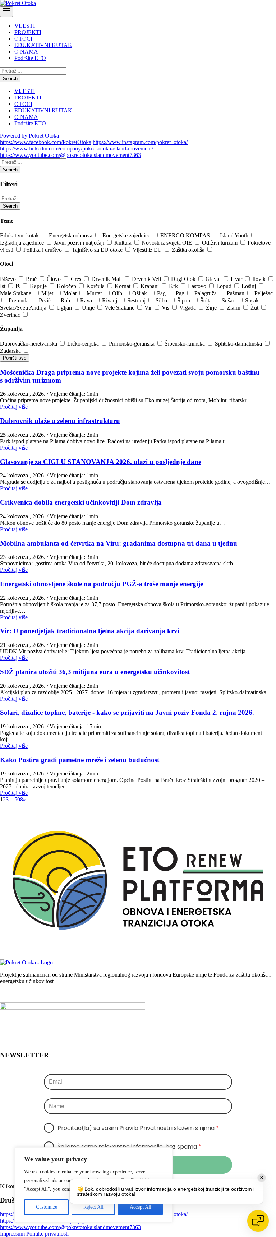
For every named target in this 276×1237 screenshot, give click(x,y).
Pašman (236, 293)
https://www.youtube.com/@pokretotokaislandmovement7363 (70, 155)
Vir (148, 308)
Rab (66, 300)
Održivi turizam (220, 243)
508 (18, 799)
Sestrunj (137, 300)
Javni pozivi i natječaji (80, 243)
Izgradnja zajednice (22, 243)
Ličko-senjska (83, 343)
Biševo (8, 279)
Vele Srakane (120, 308)
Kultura (123, 243)
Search (10, 78)
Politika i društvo (43, 250)
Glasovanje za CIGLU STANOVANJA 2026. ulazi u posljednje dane (100, 461)
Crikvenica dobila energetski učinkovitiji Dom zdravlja (81, 502)
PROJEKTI (27, 32)
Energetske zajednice (127, 235)
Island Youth (235, 235)
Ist (3, 286)
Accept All (140, 1207)
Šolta (206, 300)
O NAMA (26, 51)
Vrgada (188, 308)
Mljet (48, 293)
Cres (77, 279)
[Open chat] (258, 1221)
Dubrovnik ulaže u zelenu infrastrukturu (60, 421)
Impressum (12, 1234)
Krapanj (150, 286)
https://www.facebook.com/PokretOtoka (45, 142)
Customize (46, 1207)
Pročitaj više (14, 407)
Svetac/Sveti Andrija (24, 308)
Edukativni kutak (20, 235)
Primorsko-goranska (132, 343)
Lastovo (198, 286)
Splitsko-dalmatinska (239, 343)
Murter (95, 293)
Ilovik (259, 279)
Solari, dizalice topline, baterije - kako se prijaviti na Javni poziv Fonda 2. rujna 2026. (127, 712)
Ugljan (64, 308)
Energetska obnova (71, 235)
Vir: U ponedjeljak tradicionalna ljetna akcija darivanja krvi (89, 631)
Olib (118, 293)
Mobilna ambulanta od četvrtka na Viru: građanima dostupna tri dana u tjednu (118, 543)
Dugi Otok (184, 279)
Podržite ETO (30, 58)
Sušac (229, 300)
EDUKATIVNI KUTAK (43, 45)
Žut (255, 308)
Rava (86, 300)
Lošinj (249, 286)
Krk (174, 286)
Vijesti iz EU (148, 250)
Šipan (184, 300)
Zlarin (234, 308)
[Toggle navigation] (6, 11)
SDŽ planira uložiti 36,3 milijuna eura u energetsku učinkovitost (95, 672)
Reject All (93, 1207)
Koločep (67, 286)
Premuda (19, 300)
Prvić (45, 300)
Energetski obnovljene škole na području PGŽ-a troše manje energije (101, 584)
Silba (162, 300)
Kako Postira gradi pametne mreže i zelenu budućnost (79, 760)
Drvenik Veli (147, 279)
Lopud (224, 286)
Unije (89, 308)
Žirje (212, 308)
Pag (162, 293)
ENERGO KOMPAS (185, 235)
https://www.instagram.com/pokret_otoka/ (140, 142)
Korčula (96, 286)
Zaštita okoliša (189, 250)
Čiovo (54, 279)
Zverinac (11, 315)
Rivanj (110, 300)
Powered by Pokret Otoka (29, 136)
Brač (32, 279)
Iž (18, 286)
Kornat (123, 286)
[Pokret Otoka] (18, 3)
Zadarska (11, 351)
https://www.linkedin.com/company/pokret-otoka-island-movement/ (76, 148)
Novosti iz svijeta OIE (167, 243)
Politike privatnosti (47, 1234)
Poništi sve (14, 358)
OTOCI (23, 39)
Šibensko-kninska (185, 343)
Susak (252, 300)
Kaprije (39, 286)
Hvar (237, 279)
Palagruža (206, 293)
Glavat (214, 279)
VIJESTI (24, 26)
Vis (166, 308)
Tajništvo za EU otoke (98, 250)
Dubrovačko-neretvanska (29, 343)
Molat (70, 293)
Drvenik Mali (107, 279)
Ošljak (140, 293)
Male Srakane (16, 293)
